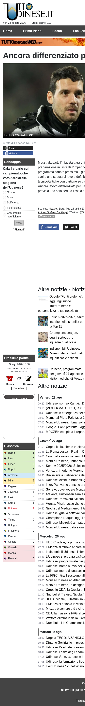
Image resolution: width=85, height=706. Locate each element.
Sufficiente (13, 202)
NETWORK (67, 690)
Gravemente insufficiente (14, 214)
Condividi (51, 226)
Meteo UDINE (19, 398)
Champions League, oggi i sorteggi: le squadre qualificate (63, 337)
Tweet (72, 226)
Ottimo (11, 192)
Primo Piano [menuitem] (32, 31)
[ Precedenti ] (19, 388)
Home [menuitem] (7, 31)
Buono (10, 197)
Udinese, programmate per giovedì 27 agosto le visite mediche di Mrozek (66, 373)
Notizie (53, 208)
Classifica (11, 446)
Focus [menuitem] (57, 31)
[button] (19, 223)
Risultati (19, 229)
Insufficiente (14, 207)
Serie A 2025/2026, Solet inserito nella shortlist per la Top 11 (66, 321)
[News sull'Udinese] (28, 12)
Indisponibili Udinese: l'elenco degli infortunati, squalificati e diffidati (66, 353)
